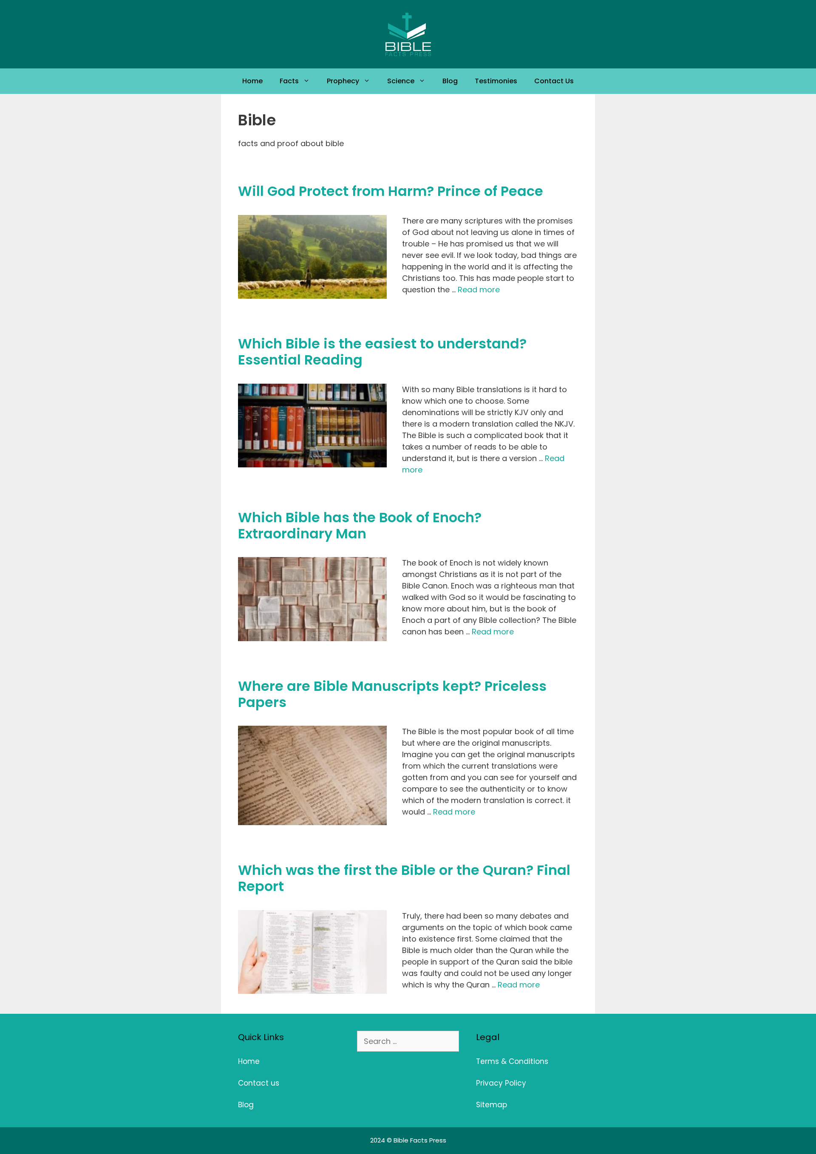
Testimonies (496, 81)
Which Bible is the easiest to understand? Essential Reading (382, 351)
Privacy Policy (501, 1083)
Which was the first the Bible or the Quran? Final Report (404, 878)
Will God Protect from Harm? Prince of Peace (390, 191)
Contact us (258, 1083)
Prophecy (343, 81)
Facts (289, 81)
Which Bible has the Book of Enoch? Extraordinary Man (360, 525)
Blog (450, 81)
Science (400, 81)
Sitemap (491, 1105)
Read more (479, 289)
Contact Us (554, 81)
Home (252, 81)
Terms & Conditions (512, 1061)
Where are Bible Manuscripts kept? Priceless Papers (392, 694)
